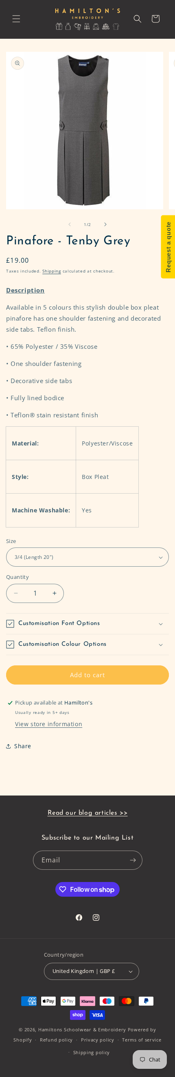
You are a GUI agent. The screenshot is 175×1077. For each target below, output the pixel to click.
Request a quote (167, 247)
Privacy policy (97, 1040)
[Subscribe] (133, 860)
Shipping (51, 271)
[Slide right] (105, 224)
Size (11, 541)
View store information (48, 724)
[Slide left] (70, 224)
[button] (16, 19)
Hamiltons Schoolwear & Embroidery (82, 1029)
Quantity (17, 577)
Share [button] (22, 746)
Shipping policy (91, 1052)
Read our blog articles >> (88, 813)
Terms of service (141, 1040)
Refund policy (56, 1040)
